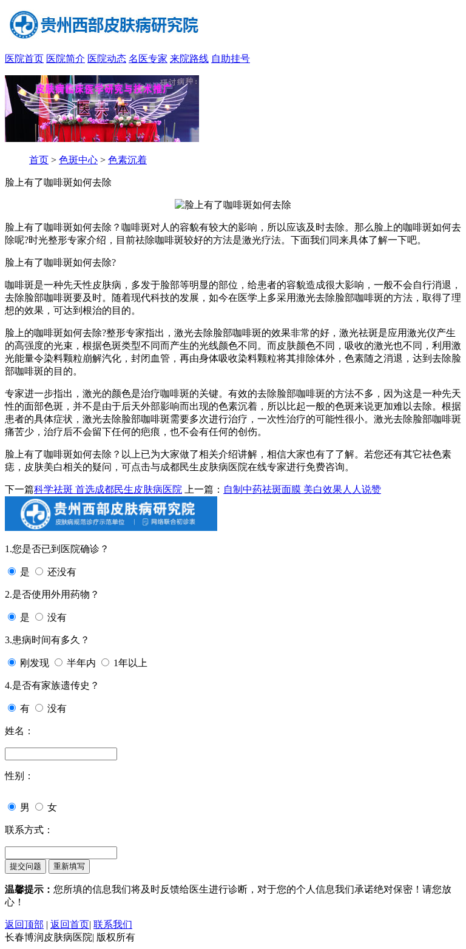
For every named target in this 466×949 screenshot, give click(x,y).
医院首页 (24, 58)
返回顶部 (24, 924)
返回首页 (69, 924)
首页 (39, 160)
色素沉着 (127, 160)
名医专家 (148, 58)
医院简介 (65, 58)
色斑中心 (78, 160)
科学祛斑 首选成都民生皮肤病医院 (108, 489)
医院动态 (106, 58)
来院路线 (189, 58)
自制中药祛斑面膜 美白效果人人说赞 (302, 489)
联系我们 (112, 924)
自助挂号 (230, 58)
